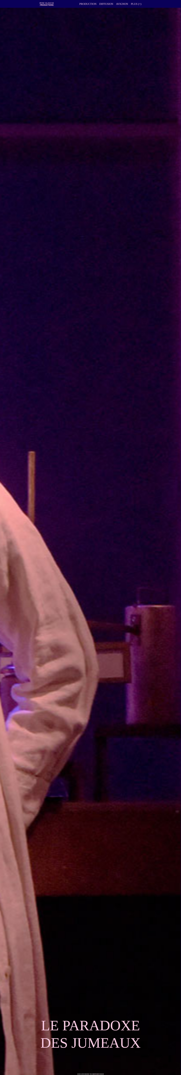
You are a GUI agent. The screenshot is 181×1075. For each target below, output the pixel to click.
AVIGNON (122, 3)
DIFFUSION (106, 3)
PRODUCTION (87, 3)
